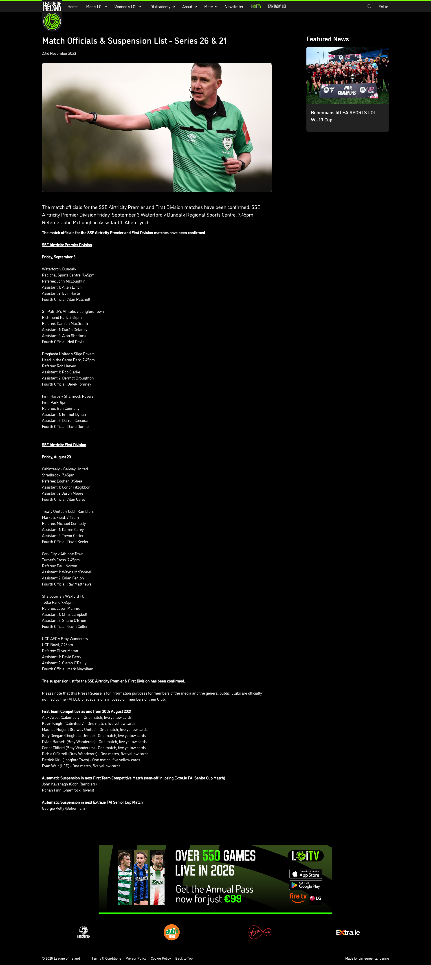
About (187, 6)
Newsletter (234, 6)
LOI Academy (159, 6)
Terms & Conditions (106, 958)
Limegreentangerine (373, 958)
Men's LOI (94, 6)
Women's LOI (125, 6)
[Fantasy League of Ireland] (277, 6)
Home (73, 6)
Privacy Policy (136, 958)
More (208, 6)
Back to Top (184, 958)
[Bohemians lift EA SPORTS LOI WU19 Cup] (347, 89)
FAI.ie (383, 6)
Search (369, 6)
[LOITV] (256, 6)
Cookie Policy (161, 958)
